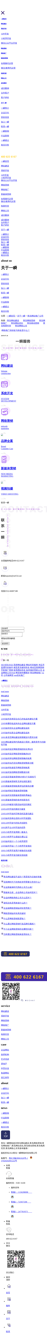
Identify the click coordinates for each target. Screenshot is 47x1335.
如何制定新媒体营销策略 (14, 791)
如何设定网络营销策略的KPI (16, 754)
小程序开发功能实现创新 (14, 855)
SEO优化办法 (7, 665)
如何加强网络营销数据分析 (15, 772)
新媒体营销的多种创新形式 (15, 800)
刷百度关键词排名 (22, 667)
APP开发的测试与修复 (13, 809)
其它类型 (5, 1077)
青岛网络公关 (21, 326)
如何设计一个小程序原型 (14, 841)
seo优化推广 (19, 675)
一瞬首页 (4, 19)
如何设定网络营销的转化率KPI (17, 749)
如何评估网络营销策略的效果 (16, 758)
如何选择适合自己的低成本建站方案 (19, 719)
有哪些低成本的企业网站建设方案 (18, 723)
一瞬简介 (5, 108)
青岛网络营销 (29, 320)
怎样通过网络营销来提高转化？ (18, 934)
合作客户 (5, 93)
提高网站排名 (20, 670)
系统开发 (4, 28)
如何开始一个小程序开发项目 (16, 846)
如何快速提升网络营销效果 (15, 768)
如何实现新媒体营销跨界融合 (16, 795)
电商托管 (4, 73)
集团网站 (5, 1073)
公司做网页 (9, 675)
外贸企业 (5, 1068)
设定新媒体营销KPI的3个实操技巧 (18, 777)
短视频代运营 (7, 63)
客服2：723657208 (21, 1202)
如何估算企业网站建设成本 (15, 733)
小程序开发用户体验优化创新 (16, 851)
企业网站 (5, 1050)
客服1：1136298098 (21, 1192)
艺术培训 (5, 1059)
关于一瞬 (4, 103)
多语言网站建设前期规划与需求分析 (19, 737)
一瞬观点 (5, 140)
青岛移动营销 (33, 323)
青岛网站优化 (17, 323)
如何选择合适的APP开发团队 (16, 818)
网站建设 (4, 23)
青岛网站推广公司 (35, 316)
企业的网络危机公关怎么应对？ (18, 898)
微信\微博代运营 (8, 68)
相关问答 (5, 145)
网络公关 (4, 78)
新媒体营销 (4, 58)
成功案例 (4, 83)
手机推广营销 (7, 670)
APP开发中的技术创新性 (14, 823)
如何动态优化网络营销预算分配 (17, 763)
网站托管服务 (32, 665)
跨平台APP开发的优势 (13, 827)
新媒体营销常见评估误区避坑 (16, 781)
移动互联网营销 (37, 667)
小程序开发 (6, 38)
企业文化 (5, 113)
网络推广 (4, 53)
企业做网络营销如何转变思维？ (18, 908)
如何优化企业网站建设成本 (15, 728)
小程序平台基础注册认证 (14, 837)
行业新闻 (5, 136)
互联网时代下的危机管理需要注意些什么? (22, 882)
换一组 (6, 660)
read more (5, 691)
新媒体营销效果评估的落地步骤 (17, 786)
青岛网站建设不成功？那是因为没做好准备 (23, 877)
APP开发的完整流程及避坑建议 (17, 814)
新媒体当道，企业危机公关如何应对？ (21, 892)
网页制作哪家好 (23, 673)
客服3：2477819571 (21, 1212)
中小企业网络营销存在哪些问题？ (19, 929)
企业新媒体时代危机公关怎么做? (18, 887)
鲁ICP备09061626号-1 (18, 1158)
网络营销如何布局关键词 (15, 913)
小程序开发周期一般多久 (14, 832)
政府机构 (5, 1054)
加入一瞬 (5, 122)
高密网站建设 (19, 665)
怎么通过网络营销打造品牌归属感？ (20, 924)
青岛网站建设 (13, 320)
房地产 (4, 1064)
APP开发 (5, 34)
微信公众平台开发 (9, 43)
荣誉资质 (5, 117)
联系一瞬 (5, 126)
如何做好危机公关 (34, 670)
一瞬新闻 (5, 131)
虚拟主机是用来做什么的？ (16, 903)
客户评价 (5, 97)
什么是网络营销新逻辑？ (15, 919)
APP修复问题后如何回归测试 (16, 804)
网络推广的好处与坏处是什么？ (16, 330)
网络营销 (4, 48)
